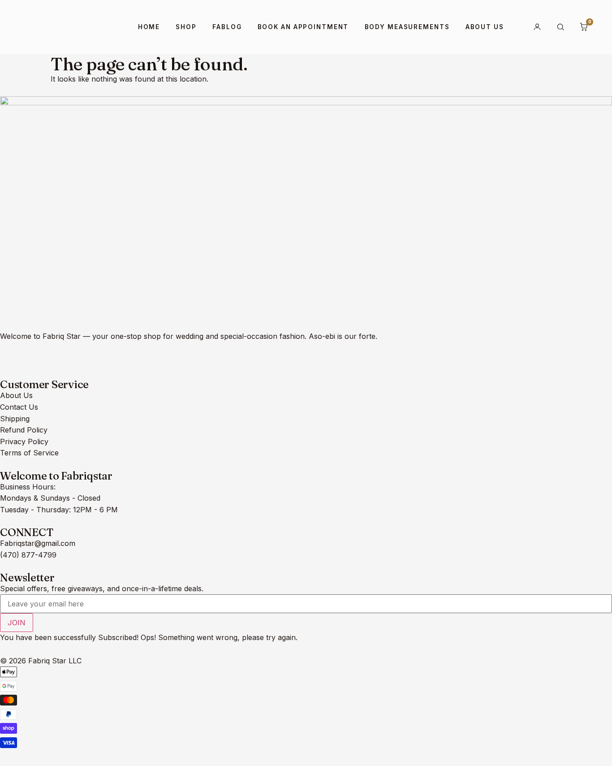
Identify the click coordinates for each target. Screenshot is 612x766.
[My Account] (537, 27)
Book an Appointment (303, 26)
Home (149, 26)
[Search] (560, 27)
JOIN (17, 622)
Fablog (226, 26)
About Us (484, 26)
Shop (186, 26)
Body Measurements (407, 26)
